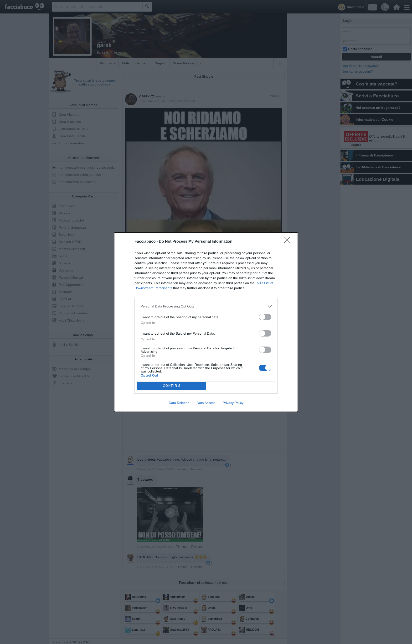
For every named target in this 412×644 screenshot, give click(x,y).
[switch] (265, 317)
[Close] (288, 241)
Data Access (206, 403)
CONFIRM (171, 385)
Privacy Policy (233, 403)
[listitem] (206, 306)
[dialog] (206, 322)
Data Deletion (179, 403)
